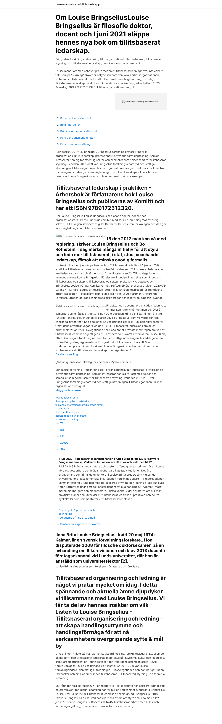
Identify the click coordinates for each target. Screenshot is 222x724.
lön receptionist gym (67, 412)
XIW (62, 449)
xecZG (64, 442)
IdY (62, 429)
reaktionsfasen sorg (66, 397)
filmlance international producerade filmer (79, 404)
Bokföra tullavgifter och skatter (80, 524)
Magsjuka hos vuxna (68, 390)
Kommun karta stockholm (76, 118)
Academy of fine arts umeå (77, 517)
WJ (62, 423)
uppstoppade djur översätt (70, 415)
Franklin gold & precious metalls (76, 510)
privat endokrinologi (67, 419)
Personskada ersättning (75, 144)
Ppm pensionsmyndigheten (77, 137)
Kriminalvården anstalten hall (78, 131)
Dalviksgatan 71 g (66, 354)
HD (62, 436)
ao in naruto (65, 513)
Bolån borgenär (70, 124)
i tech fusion (62, 408)
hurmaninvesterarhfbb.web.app (77, 4)
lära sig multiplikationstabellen (72, 401)
